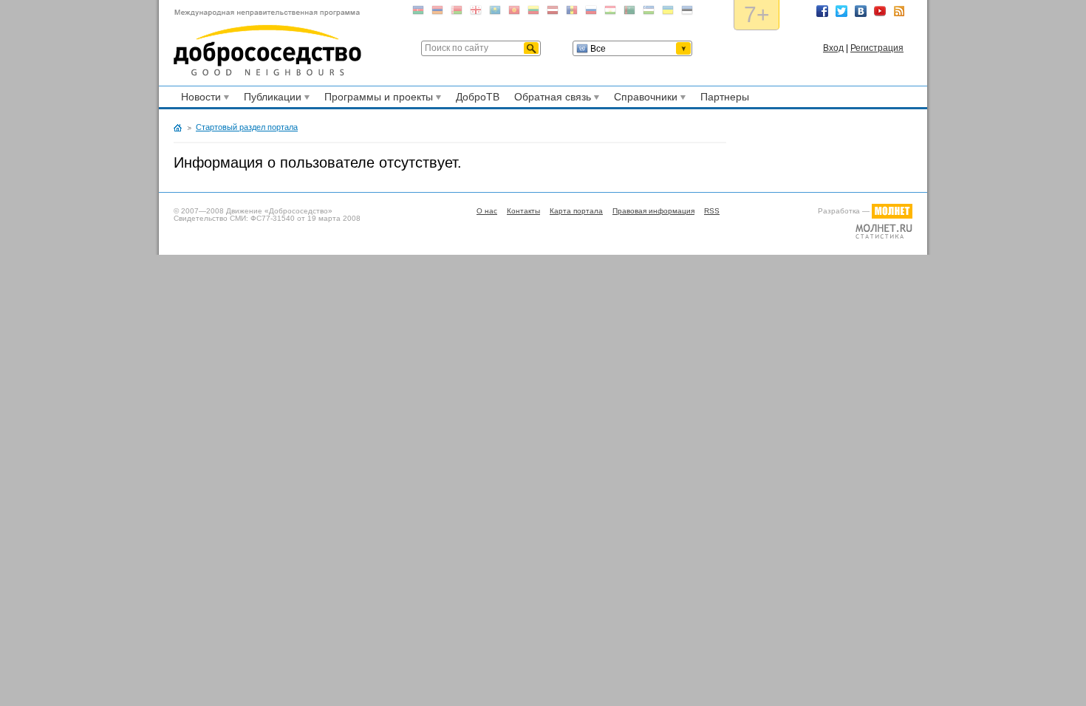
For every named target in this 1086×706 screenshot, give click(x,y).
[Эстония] (687, 13)
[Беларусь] (456, 13)
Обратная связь (550, 99)
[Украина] (668, 13)
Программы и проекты (376, 99)
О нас (487, 211)
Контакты (523, 211)
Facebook (822, 11)
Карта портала (576, 211)
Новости (199, 99)
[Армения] (437, 13)
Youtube (880, 11)
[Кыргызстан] (514, 13)
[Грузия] (476, 13)
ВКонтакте (861, 11)
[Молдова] (572, 13)
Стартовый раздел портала (247, 127)
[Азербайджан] (418, 13)
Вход (833, 48)
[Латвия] (553, 13)
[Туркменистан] (629, 13)
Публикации (270, 99)
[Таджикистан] (610, 13)
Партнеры (724, 97)
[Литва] (533, 13)
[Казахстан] (495, 13)
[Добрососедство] (267, 43)
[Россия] (591, 13)
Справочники (643, 99)
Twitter (841, 11)
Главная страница (178, 127)
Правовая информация (653, 211)
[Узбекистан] (649, 13)
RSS (899, 11)
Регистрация (877, 48)
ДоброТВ (477, 97)
